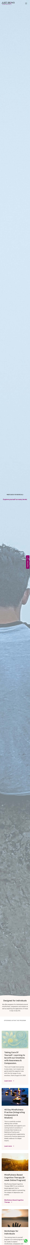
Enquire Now (27, 563)
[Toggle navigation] (26, 3)
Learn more (8, 1081)
